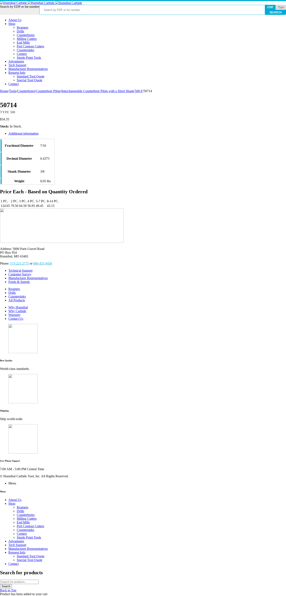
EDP (270, 7)
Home (4, 91)
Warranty (14, 315)
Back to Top (8, 590)
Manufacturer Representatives (28, 278)
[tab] (104, 133)
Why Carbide (17, 311)
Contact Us (15, 318)
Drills (12, 292)
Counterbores (26, 91)
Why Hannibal (18, 307)
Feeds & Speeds (19, 282)
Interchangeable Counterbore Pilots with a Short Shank (97, 91)
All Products (16, 300)
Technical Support (20, 270)
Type (281, 7)
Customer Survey (19, 274)
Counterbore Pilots (48, 91)
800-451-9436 (42, 263)
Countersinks (17, 296)
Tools (12, 91)
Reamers (14, 289)
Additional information (23, 133)
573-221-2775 (19, 263)
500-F (139, 91)
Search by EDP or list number (19, 6)
